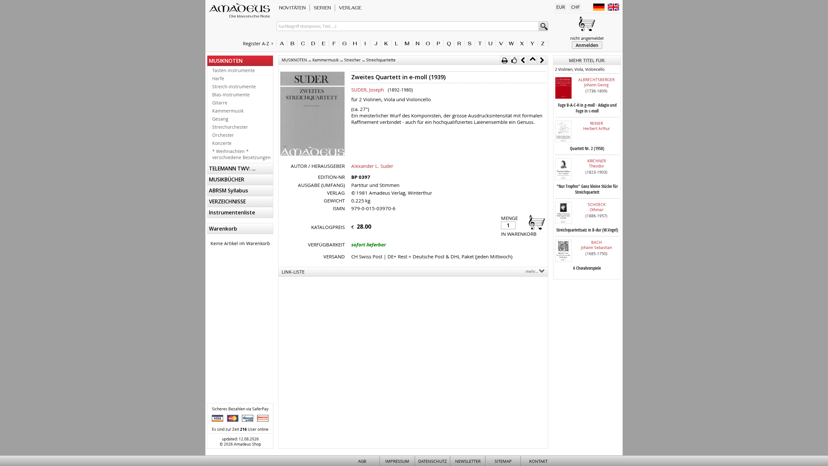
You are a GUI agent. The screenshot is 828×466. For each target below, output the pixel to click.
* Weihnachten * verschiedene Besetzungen (241, 154)
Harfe (218, 78)
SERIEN (322, 8)
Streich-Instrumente (234, 86)
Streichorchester (230, 127)
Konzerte (222, 143)
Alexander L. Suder (372, 166)
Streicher (352, 59)
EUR (560, 7)
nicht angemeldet (587, 38)
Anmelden (587, 45)
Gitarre (219, 103)
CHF (575, 7)
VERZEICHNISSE (227, 201)
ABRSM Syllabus (228, 190)
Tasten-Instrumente (233, 70)
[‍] (535, 222)
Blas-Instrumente (231, 95)
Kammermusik (228, 111)
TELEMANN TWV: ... (232, 168)
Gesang (220, 119)
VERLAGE (350, 8)
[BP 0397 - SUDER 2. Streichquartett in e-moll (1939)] (312, 114)
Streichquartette (381, 59)
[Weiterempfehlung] (513, 60)
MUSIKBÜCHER (226, 179)
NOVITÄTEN (292, 8)
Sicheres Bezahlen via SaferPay (240, 408)
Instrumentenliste (232, 212)
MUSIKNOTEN (226, 60)
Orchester (223, 135)
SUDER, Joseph (367, 89)
